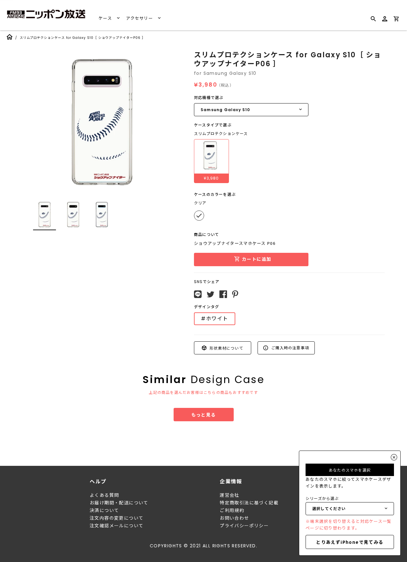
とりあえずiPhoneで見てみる (349, 542)
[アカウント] (384, 21)
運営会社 (229, 495)
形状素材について (225, 347)
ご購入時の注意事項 (289, 347)
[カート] (396, 20)
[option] (101, 122)
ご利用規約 (232, 510)
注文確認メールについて (116, 526)
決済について (104, 510)
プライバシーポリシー (244, 526)
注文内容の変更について (116, 518)
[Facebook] (223, 294)
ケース (106, 18)
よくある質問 (104, 495)
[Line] (198, 294)
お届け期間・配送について (119, 503)
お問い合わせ (234, 518)
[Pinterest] (235, 294)
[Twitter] (210, 294)
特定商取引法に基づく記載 (249, 503)
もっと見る (203, 414)
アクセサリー (140, 18)
